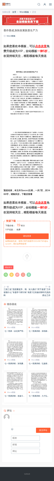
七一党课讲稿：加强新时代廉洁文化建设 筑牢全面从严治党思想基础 (39, 331)
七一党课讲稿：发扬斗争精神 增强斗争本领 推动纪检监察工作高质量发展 (14, 396)
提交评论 (43, 430)
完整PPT (6, 4)
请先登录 (27, 236)
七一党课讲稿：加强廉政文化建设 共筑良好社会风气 (14, 364)
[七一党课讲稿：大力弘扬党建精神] (39, 381)
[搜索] (38, 4)
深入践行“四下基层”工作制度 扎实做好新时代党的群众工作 (39, 292)
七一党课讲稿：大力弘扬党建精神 (39, 396)
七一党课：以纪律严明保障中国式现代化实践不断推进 (14, 331)
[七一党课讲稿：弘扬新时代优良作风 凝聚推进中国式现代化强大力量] (39, 348)
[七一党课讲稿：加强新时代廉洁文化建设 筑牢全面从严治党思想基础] (39, 316)
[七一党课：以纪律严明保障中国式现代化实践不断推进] (15, 316)
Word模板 (10, 36)
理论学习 (8, 267)
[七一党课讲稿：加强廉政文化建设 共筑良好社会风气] (15, 348)
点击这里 (41, 46)
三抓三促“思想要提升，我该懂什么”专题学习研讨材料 (15, 292)
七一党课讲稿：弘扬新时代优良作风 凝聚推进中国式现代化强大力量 (39, 364)
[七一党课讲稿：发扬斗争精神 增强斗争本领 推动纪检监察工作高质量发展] (15, 381)
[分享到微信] (6, 275)
